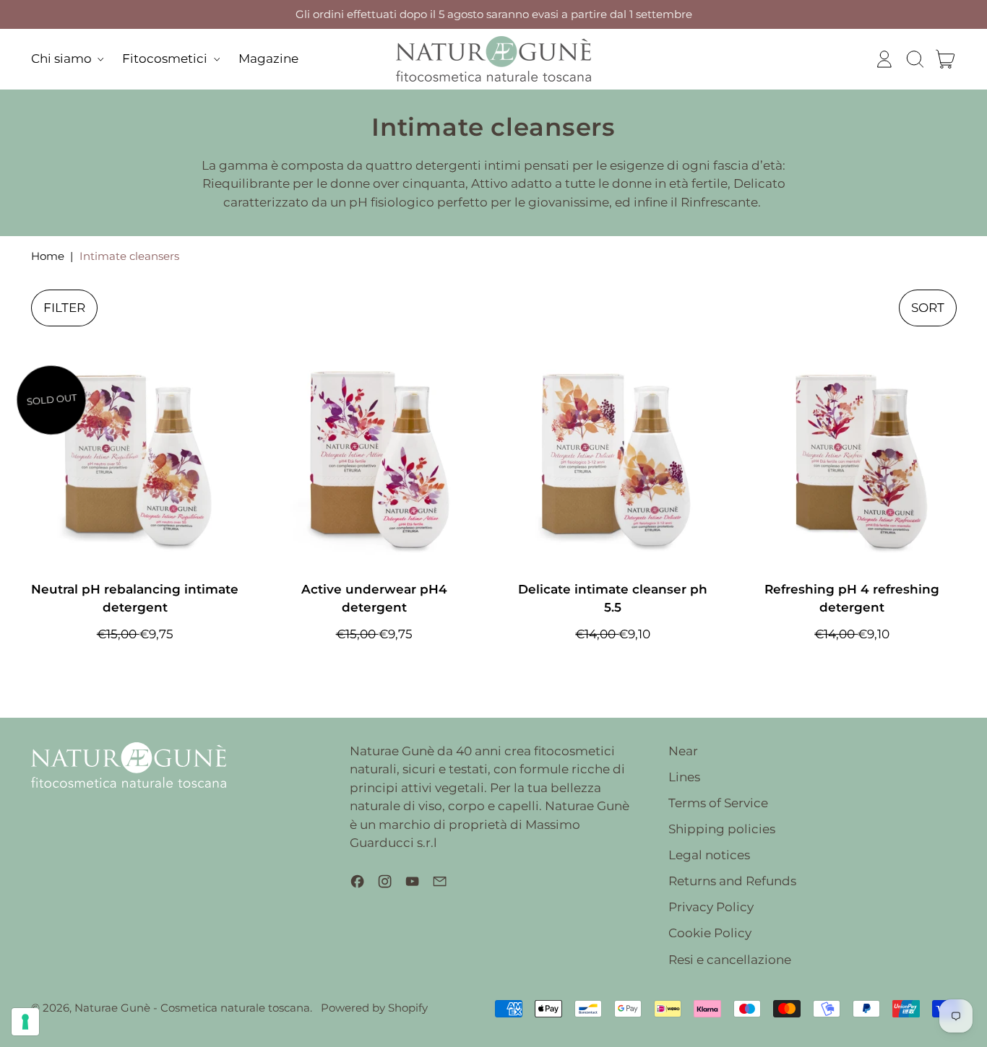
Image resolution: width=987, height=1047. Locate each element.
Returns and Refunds (732, 881)
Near (683, 751)
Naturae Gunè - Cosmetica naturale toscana (192, 1008)
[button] (915, 59)
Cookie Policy (709, 933)
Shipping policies (721, 829)
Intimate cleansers (129, 256)
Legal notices (709, 855)
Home (47, 256)
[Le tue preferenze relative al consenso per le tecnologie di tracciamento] (25, 1021)
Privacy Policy (711, 907)
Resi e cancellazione (729, 959)
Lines (684, 777)
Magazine (268, 58)
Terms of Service (718, 803)
